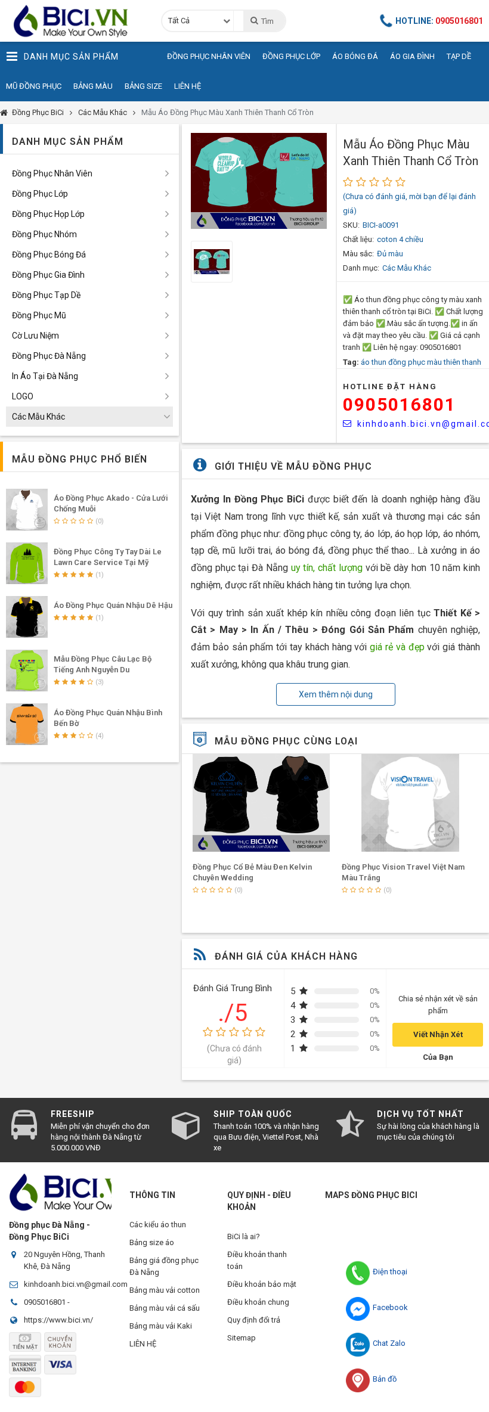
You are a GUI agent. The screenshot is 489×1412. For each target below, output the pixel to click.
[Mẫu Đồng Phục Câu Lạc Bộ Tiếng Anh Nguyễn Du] (27, 670)
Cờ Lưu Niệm (35, 335)
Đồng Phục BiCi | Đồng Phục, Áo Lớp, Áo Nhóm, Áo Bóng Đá (74, 21)
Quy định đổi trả (253, 1319)
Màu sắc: (358, 253)
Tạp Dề (459, 56)
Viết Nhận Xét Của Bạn (438, 1038)
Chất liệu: (358, 239)
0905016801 (399, 404)
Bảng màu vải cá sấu (164, 1308)
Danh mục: (361, 267)
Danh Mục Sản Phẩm (71, 56)
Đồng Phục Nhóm (44, 234)
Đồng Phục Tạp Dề (46, 295)
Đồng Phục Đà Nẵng (49, 356)
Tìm (267, 21)
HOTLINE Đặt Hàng (390, 386)
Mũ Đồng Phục (33, 86)
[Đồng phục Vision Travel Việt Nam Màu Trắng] (410, 803)
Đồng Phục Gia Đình (48, 275)
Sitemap (241, 1337)
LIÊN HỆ (142, 1343)
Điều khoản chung (258, 1302)
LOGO (22, 396)
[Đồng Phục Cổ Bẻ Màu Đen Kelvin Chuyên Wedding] (261, 803)
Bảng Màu (93, 86)
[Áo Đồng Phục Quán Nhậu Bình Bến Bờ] (27, 724)
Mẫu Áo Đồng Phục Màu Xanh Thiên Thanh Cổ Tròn (227, 112)
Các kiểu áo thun (157, 1224)
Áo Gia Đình (412, 56)
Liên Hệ (187, 86)
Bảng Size (143, 86)
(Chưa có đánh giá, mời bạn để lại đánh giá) (409, 203)
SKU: (351, 225)
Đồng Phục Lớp (291, 56)
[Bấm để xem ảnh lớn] (259, 181)
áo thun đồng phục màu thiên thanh (421, 362)
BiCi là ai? (243, 1236)
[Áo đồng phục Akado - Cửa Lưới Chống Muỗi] (27, 509)
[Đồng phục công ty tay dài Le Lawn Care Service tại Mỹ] (27, 563)
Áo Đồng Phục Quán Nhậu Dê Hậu (113, 605)
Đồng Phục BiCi (38, 112)
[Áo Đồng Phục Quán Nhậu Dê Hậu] (27, 617)
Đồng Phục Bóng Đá (49, 254)
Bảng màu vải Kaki (160, 1325)
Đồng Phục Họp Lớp (48, 214)
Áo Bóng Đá (355, 56)
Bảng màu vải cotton (164, 1290)
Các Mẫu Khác (102, 112)
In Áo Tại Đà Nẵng (45, 376)
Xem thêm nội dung (336, 694)
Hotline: (439, 21)
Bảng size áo (151, 1242)
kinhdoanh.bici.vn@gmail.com (76, 1284)
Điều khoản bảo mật (261, 1284)
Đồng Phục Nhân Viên (208, 56)
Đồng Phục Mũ (39, 315)
